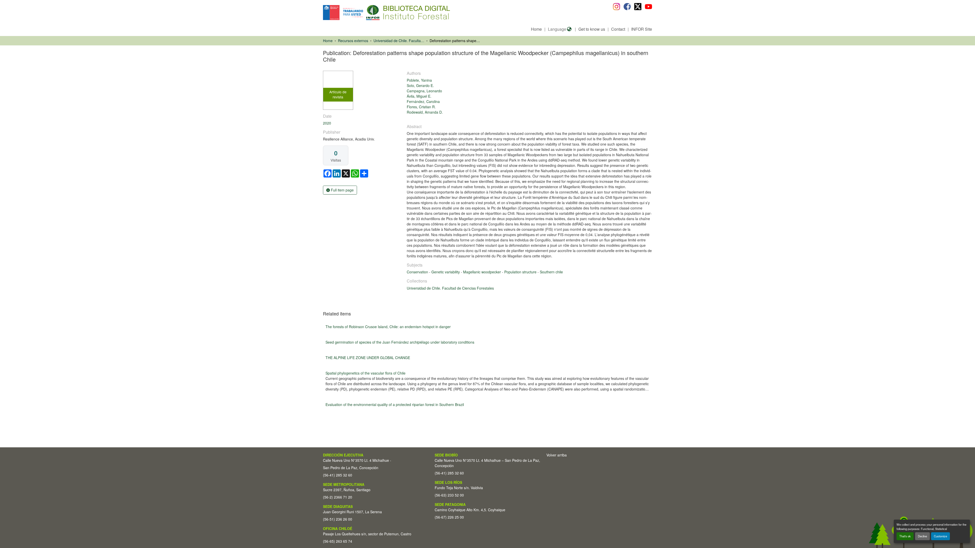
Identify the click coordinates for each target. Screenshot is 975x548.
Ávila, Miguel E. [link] (419, 96)
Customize (940, 536)
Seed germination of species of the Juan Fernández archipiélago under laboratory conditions (400, 342)
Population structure (521, 271)
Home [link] (328, 40)
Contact (618, 29)
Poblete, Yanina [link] (419, 80)
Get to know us (591, 29)
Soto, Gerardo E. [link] (420, 85)
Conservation (418, 271)
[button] (364, 12)
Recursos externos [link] (353, 40)
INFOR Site (641, 29)
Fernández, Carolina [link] (423, 101)
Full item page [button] (342, 189)
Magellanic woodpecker (482, 271)
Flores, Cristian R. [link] (421, 106)
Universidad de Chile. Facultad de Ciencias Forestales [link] (398, 40)
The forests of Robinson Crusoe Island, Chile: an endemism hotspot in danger (388, 326)
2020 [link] (327, 123)
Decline (922, 536)
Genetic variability (446, 271)
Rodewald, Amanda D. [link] (425, 112)
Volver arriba (556, 454)
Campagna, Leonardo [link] (424, 90)
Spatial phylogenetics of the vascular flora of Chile (365, 373)
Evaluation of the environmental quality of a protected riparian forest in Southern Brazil (395, 404)
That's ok (905, 536)
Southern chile (551, 271)
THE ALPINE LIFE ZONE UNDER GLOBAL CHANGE (368, 357)
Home (536, 29)
